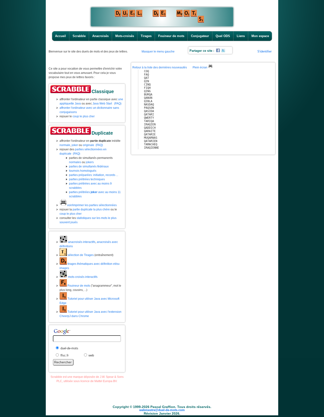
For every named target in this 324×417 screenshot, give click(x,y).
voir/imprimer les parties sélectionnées (92, 205)
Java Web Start (102, 103)
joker (75, 145)
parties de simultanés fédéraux (89, 166)
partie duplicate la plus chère (91, 209)
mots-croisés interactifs (82, 277)
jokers (90, 162)
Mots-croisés (124, 36)
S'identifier (264, 51)
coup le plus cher (84, 116)
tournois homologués (82, 170)
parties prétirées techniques (87, 179)
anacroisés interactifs (81, 242)
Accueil (60, 36)
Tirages (146, 36)
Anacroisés (100, 36)
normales (75, 162)
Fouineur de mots (171, 36)
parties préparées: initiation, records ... (93, 175)
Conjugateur (200, 36)
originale (88, 145)
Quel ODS (223, 36)
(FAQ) (117, 103)
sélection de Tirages (80, 255)
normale (65, 145)
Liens (241, 36)
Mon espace (260, 36)
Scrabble (79, 36)
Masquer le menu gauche (158, 51)
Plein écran (200, 67)
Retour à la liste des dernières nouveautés (159, 67)
